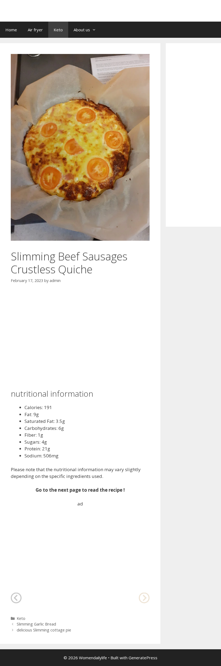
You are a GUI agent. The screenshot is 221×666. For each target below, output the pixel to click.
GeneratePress (143, 657)
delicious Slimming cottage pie (44, 630)
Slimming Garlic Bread (36, 624)
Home (11, 29)
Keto (58, 29)
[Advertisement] (80, 330)
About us (82, 29)
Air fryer (35, 29)
